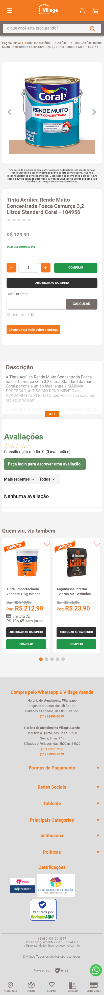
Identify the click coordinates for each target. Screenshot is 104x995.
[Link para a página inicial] (11, 43)
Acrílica (62, 43)
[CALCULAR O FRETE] (81, 304)
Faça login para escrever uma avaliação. (45, 464)
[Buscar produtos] (93, 28)
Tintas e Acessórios (38, 43)
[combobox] (52, 28)
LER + (52, 413)
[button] (33, 330)
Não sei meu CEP (18, 315)
